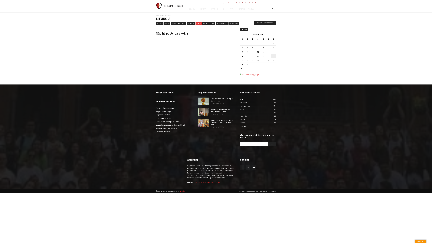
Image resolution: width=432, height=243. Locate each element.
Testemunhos (233, 23)
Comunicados (267, 3)
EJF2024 (167, 23)
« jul (241, 68)
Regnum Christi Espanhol (165, 108)
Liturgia (198, 23)
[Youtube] (254, 167)
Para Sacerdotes (261, 191)
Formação (251, 9)
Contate (203, 9)
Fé (179, 23)
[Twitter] (248, 167)
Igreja (184, 23)
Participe (214, 9)
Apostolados (250, 191)
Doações (241, 191)
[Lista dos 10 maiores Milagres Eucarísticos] (203, 101)
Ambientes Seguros (220, 3)
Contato (238, 3)
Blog (224, 9)
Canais (231, 9)
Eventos (242, 9)
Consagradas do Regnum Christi (167, 121)
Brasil (244, 3)
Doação (251, 3)
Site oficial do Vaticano (164, 132)
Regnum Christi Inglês (164, 111)
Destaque (160, 23)
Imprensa (231, 3)
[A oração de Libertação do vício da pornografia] (203, 112)
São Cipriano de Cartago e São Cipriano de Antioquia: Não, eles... (222, 122)
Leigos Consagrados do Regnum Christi (170, 125)
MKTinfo (182, 191)
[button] (273, 9)
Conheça (192, 9)
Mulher (205, 23)
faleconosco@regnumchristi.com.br (207, 182)
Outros (212, 23)
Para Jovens (272, 191)
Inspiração (191, 23)
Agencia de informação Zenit (166, 128)
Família (174, 23)
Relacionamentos (222, 23)
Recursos (258, 3)
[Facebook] (242, 167)
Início (157, 15)
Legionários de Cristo (163, 115)
